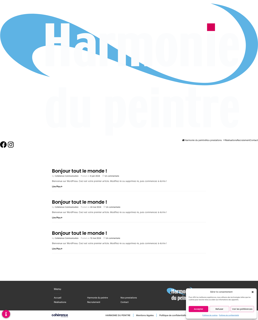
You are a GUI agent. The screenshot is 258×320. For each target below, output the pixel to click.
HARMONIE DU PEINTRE (117, 315)
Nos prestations (214, 140)
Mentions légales (145, 315)
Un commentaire (112, 176)
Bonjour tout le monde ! (79, 171)
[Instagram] (10, 144)
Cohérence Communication (66, 176)
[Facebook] (3, 144)
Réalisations (231, 140)
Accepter (198, 309)
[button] (252, 292)
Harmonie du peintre (195, 140)
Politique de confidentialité (229, 315)
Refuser (219, 309)
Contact (254, 140)
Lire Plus (56, 186)
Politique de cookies (210, 315)
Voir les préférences (242, 309)
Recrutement (243, 140)
